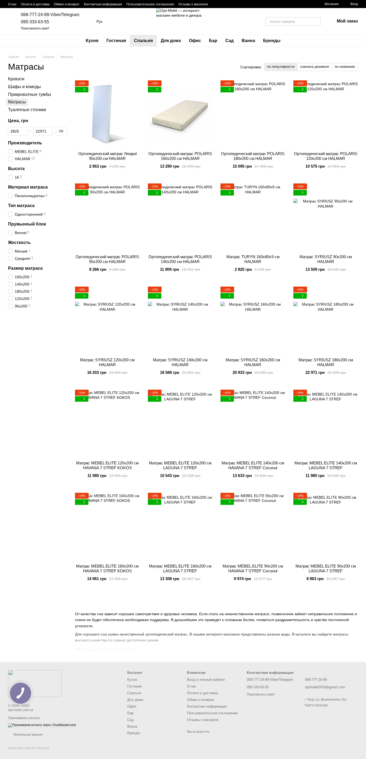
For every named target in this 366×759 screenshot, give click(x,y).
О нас (12, 4)
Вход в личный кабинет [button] (206, 680)
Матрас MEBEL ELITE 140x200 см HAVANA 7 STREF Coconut (253, 465)
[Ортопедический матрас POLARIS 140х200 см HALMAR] (180, 216)
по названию (345, 67)
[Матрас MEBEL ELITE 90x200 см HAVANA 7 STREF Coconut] (253, 526)
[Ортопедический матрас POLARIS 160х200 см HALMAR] (180, 113)
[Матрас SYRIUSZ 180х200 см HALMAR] (325, 320)
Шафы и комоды (24, 86)
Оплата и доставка (35, 4)
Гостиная (116, 40)
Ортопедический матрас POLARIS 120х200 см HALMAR (325, 156)
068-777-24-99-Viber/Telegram (50, 14)
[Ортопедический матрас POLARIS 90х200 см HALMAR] (107, 216)
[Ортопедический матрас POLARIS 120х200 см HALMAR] (325, 113)
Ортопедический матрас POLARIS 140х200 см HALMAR (180, 259)
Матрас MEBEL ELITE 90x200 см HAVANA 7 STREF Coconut (253, 568)
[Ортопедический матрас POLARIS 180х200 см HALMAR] (253, 113)
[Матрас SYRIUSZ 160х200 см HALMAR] (253, 320)
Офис (195, 40)
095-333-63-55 (35, 22)
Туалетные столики (27, 109)
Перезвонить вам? (35, 28)
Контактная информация (103, 4)
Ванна (248, 40)
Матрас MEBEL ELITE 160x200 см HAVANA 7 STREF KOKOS (107, 568)
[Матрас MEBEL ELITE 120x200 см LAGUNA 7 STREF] (180, 423)
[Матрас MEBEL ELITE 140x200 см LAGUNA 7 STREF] (325, 423)
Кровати (16, 79)
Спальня (143, 40)
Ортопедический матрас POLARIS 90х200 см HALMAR (107, 259)
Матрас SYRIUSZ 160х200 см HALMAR (253, 362)
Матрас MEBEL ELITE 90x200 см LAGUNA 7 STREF (326, 568)
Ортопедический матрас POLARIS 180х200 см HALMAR (253, 156)
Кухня (92, 40)
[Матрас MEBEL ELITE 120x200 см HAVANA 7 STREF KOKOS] (107, 423)
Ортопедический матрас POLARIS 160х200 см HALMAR (180, 156)
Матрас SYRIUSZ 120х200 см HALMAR (107, 362)
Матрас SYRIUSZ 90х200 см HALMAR (326, 259)
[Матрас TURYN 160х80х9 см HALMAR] (253, 216)
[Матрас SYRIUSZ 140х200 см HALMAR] (180, 320)
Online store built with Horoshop (28, 748)
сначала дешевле (314, 67)
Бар (213, 40)
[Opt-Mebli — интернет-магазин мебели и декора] (35, 683)
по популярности (280, 67)
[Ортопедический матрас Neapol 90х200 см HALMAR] (107, 113)
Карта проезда (316, 705)
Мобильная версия (28, 735)
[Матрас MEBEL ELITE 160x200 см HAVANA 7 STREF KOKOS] (107, 526)
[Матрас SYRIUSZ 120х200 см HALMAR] (107, 320)
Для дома (171, 40)
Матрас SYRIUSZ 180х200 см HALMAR (325, 362)
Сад (229, 40)
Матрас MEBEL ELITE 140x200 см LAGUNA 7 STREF (325, 465)
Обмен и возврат (67, 4)
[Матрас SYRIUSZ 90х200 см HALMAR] (325, 216)
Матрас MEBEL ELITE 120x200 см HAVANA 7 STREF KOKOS (107, 465)
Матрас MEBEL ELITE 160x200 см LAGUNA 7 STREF (180, 568)
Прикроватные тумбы (29, 94)
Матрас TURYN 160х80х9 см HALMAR (252, 259)
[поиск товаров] (316, 21)
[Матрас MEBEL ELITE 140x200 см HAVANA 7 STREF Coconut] (253, 423)
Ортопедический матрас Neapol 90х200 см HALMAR (107, 156)
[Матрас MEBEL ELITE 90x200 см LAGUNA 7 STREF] (325, 526)
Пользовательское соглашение (150, 4)
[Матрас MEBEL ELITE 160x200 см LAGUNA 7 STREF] (180, 526)
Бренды (272, 40)
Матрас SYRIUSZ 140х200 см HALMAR (180, 362)
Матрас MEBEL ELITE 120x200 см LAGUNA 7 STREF (180, 465)
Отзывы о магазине (193, 4)
